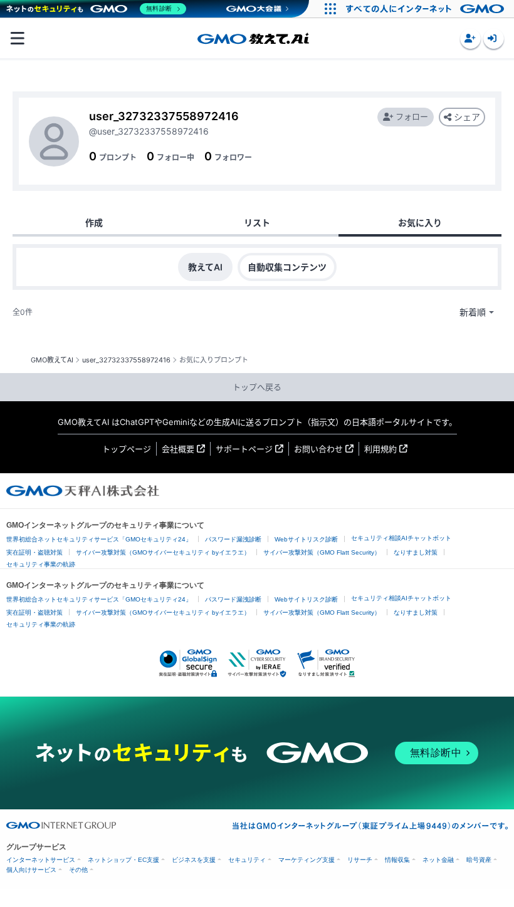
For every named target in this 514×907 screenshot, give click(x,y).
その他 (78, 869)
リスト (257, 222)
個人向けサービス (31, 869)
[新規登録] (470, 38)
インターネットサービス (40, 859)
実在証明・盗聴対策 (34, 552)
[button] (470, 38)
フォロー (412, 116)
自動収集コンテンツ (287, 267)
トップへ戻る (257, 387)
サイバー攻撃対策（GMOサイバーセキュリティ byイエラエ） (163, 552)
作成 (94, 222)
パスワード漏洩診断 (233, 539)
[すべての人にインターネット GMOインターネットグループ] (426, 9)
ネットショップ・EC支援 (123, 859)
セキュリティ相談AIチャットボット (401, 538)
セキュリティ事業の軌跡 (40, 564)
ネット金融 (438, 859)
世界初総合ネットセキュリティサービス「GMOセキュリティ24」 (99, 539)
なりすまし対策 (416, 552)
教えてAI (205, 267)
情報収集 (397, 859)
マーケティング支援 (306, 859)
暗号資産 (478, 859)
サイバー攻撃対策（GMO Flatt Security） (321, 552)
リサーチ (359, 859)
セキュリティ (247, 859)
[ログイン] (493, 38)
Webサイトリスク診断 (306, 539)
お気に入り (420, 222)
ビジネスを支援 (194, 859)
